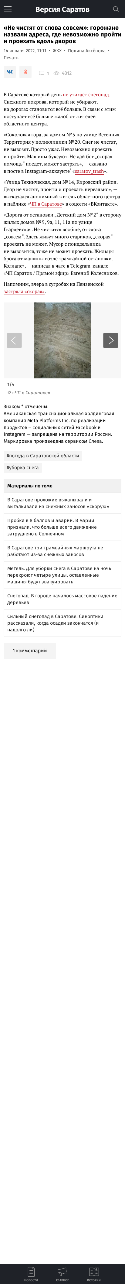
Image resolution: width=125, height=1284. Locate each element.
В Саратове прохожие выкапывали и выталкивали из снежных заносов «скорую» (58, 503)
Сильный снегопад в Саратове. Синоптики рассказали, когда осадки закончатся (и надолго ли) (55, 623)
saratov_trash (89, 171)
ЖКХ (57, 50)
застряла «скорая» (24, 291)
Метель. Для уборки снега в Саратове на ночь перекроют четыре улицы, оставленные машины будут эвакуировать (59, 575)
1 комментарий (30, 651)
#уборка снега (23, 467)
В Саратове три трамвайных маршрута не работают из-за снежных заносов (55, 551)
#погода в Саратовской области (43, 456)
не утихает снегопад (86, 94)
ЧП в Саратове (46, 203)
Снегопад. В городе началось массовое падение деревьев (62, 599)
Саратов (62, 9)
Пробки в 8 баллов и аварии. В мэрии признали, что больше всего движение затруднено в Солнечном (52, 527)
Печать (11, 57)
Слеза (95, 441)
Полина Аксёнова (87, 50)
